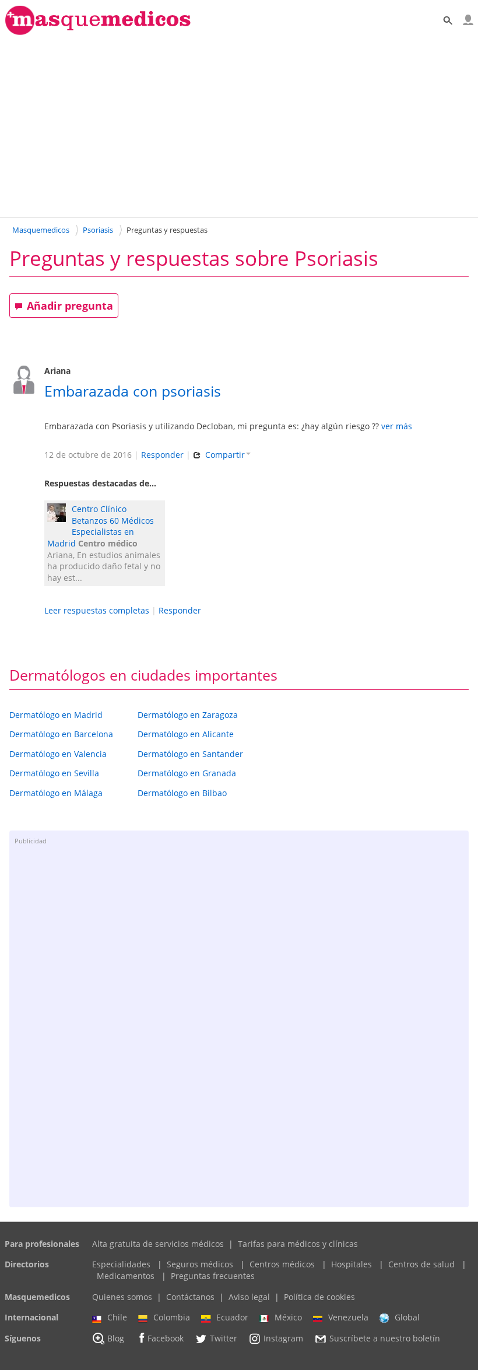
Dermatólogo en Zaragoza (188, 714)
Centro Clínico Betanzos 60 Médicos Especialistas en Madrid (100, 526)
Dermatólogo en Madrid (56, 714)
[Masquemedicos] (98, 32)
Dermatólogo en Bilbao (182, 792)
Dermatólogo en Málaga (56, 792)
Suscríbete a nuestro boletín (384, 1338)
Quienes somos (122, 1296)
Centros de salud (421, 1264)
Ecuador (232, 1317)
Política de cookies (319, 1296)
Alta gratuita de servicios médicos (158, 1243)
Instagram (283, 1338)
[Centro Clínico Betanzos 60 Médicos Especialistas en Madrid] (59, 514)
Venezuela (348, 1317)
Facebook (165, 1338)
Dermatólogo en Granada (187, 773)
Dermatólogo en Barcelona (61, 734)
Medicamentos (125, 1275)
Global (407, 1317)
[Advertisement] (239, 126)
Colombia (171, 1317)
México (288, 1317)
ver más (396, 426)
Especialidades (121, 1264)
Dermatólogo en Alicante (186, 734)
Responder (162, 454)
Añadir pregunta (70, 306)
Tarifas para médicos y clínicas (298, 1243)
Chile (117, 1317)
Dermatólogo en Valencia (58, 753)
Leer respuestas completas (96, 610)
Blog (115, 1338)
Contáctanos (190, 1296)
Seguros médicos (200, 1264)
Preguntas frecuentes (213, 1275)
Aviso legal (249, 1296)
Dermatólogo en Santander (190, 753)
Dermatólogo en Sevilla (54, 773)
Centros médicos (282, 1264)
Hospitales (351, 1264)
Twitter (223, 1338)
